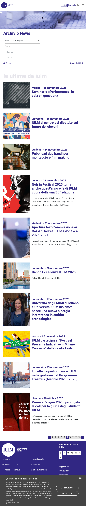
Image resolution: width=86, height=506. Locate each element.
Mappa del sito (64, 467)
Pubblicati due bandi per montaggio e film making (50, 155)
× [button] (83, 478)
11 (73, 437)
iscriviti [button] (64, 5)
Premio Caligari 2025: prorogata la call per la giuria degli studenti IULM (56, 406)
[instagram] (72, 453)
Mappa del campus (12, 470)
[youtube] (68, 453)
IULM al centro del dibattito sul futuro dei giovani (55, 124)
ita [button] (78, 5)
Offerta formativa (40, 470)
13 (79, 437)
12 (76, 437)
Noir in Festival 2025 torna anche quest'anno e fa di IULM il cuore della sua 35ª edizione (55, 188)
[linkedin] (76, 453)
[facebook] (60, 453)
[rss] (79, 453)
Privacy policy (64, 471)
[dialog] (43, 490)
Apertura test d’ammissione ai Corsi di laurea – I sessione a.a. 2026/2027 (55, 231)
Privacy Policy (34, 498)
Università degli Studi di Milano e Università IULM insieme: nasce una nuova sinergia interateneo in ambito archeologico (55, 311)
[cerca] (69, 5)
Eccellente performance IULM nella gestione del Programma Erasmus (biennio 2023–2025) (54, 375)
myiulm (73, 5)
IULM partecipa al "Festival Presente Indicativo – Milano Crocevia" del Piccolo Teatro (53, 344)
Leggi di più (9, 500)
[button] (30, 502)
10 (70, 437)
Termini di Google (45, 498)
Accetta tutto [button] (67, 488)
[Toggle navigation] (83, 5)
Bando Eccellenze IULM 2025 (54, 272)
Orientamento (38, 459)
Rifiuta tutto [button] (67, 493)
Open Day (37, 464)
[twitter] (64, 453)
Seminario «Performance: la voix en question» (53, 93)
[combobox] (80, 478)
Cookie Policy (63, 475)
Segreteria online (11, 464)
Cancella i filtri (76, 63)
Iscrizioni (8, 459)
